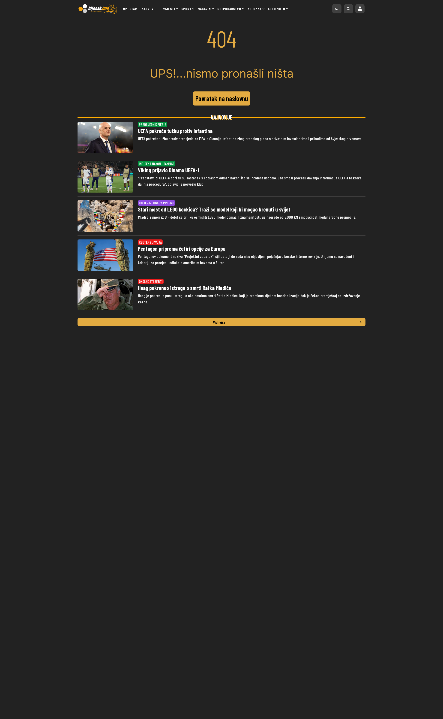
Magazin (204, 8)
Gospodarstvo (229, 8)
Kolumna (255, 8)
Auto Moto (276, 8)
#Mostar (130, 8)
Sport (186, 8)
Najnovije (150, 8)
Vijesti (169, 8)
